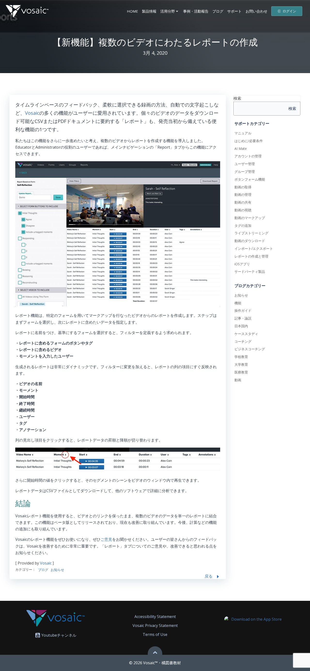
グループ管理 (244, 171)
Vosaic (32, 113)
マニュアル (242, 133)
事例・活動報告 (196, 11)
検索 (237, 98)
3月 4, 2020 (155, 53)
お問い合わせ (256, 11)
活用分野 (167, 11)
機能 (237, 303)
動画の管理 (242, 194)
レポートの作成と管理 (251, 256)
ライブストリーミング (251, 233)
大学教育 (241, 364)
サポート (234, 11)
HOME (132, 11)
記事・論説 (242, 318)
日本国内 (241, 326)
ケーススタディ (246, 333)
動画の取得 (242, 187)
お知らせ (57, 569)
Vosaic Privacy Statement (155, 625)
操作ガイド (242, 310)
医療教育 (241, 372)
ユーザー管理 (244, 163)
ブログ (217, 11)
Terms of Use (155, 634)
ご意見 (106, 539)
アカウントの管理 (248, 156)
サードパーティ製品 (249, 271)
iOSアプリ (242, 264)
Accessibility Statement (155, 616)
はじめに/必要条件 (248, 140)
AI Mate (240, 148)
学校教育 (241, 356)
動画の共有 (242, 202)
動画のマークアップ (249, 217)
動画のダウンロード (249, 240)
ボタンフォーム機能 (249, 179)
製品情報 (149, 11)
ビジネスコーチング (249, 349)
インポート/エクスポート (253, 248)
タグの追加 (242, 225)
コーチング (242, 341)
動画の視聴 (242, 210)
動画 (237, 380)
